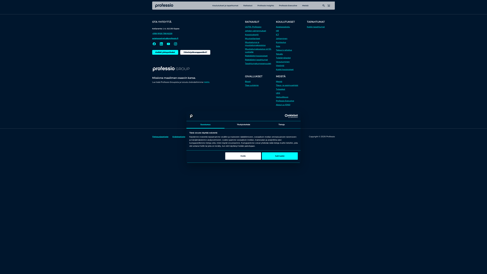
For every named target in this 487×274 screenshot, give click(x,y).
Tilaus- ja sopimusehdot (287, 85)
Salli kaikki (279, 156)
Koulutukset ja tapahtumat (225, 5)
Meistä (305, 5)
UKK (278, 93)
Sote (278, 46)
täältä (206, 82)
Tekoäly (279, 54)
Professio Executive (288, 5)
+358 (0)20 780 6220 (162, 33)
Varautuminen (283, 62)
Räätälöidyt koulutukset (256, 56)
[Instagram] (175, 44)
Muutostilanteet (252, 38)
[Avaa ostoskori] (329, 6)
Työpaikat (280, 89)
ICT (277, 34)
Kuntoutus (281, 42)
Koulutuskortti (252, 34)
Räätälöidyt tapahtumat (256, 60)
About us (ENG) (283, 105)
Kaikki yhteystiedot (165, 52)
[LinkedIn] (161, 44)
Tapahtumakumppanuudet (258, 63)
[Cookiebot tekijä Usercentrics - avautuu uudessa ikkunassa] (287, 116)
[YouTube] (168, 44)
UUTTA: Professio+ (253, 27)
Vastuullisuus (282, 97)
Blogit (248, 81)
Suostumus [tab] (205, 124)
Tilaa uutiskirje (252, 85)
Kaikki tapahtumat (316, 27)
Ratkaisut (247, 5)
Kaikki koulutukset (285, 69)
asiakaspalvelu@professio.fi (165, 38)
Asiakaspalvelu (283, 27)
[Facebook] (154, 44)
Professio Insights (265, 5)
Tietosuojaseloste (160, 137)
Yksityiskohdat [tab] (243, 124)
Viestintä (280, 65)
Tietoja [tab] (282, 124)
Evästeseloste (178, 137)
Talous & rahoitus (284, 50)
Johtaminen (281, 38)
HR (277, 31)
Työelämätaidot (283, 58)
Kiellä (243, 156)
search (323, 5)
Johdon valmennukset (255, 31)
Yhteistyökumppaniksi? (195, 52)
